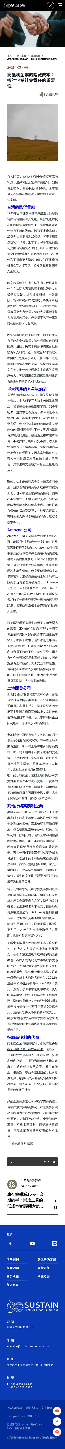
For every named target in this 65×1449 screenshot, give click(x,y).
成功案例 (21, 55)
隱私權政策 (31, 1407)
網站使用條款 (14, 1407)
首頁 (9, 55)
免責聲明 (47, 1407)
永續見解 (35, 55)
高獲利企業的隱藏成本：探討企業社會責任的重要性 (32, 59)
